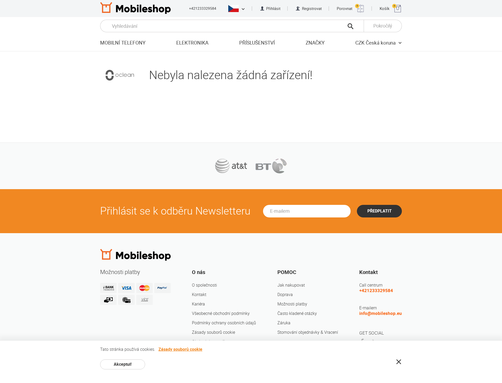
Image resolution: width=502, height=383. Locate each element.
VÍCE (144, 300)
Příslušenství (257, 43)
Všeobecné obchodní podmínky (221, 313)
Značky (315, 43)
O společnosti (204, 285)
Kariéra (198, 304)
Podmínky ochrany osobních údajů (224, 322)
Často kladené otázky (297, 313)
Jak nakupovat (291, 285)
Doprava (285, 294)
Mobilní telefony (122, 43)
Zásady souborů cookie (213, 332)
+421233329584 (202, 8)
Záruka (283, 322)
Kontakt (199, 294)
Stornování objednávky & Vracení (307, 332)
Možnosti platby (292, 304)
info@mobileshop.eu (380, 313)
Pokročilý (382, 26)
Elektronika (192, 43)
